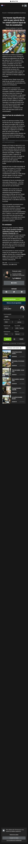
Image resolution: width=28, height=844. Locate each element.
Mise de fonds (7, 319)
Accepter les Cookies (14, 838)
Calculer (7, 339)
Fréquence (16, 331)
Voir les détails (21, 343)
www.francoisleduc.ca (13, 262)
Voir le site (14, 343)
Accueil (4, 12)
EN (25, 5)
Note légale (7, 343)
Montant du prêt (7, 325)
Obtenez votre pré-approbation (14, 303)
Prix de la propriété (7, 314)
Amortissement (7, 331)
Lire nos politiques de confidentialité (14, 840)
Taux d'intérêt (17, 325)
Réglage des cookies (14, 834)
